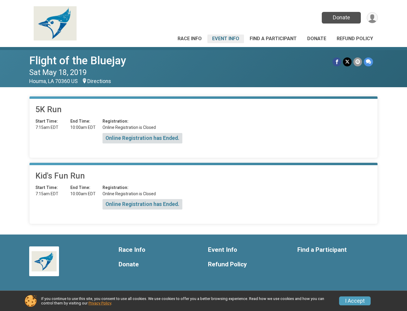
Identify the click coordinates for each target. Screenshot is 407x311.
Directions (99, 81)
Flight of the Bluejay (77, 60)
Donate (341, 17)
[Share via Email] (357, 61)
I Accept (355, 301)
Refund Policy (355, 38)
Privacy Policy (99, 303)
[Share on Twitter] (347, 61)
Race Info (190, 38)
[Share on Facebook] (337, 61)
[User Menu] (372, 17)
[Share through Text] (368, 61)
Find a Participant (273, 38)
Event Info (225, 38)
